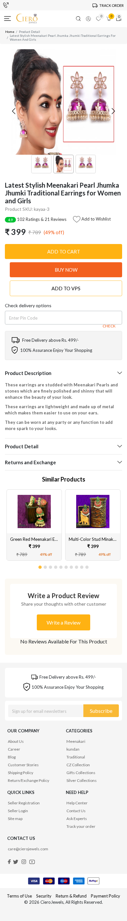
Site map (15, 818)
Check (109, 326)
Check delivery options (28, 305)
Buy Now (66, 270)
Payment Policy (105, 896)
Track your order (80, 826)
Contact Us (76, 810)
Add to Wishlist (95, 218)
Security (43, 896)
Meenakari (75, 741)
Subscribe (101, 711)
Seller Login (18, 810)
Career (14, 749)
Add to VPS (65, 288)
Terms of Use (19, 896)
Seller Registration (24, 802)
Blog (12, 757)
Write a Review (63, 622)
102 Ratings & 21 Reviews (37, 219)
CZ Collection (78, 764)
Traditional (75, 757)
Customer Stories (23, 764)
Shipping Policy (20, 772)
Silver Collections (81, 780)
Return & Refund (72, 896)
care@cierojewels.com (28, 848)
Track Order (111, 5)
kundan (72, 749)
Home (9, 32)
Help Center (77, 802)
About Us (16, 741)
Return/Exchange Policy (28, 780)
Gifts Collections (80, 772)
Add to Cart (63, 251)
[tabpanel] (34, 525)
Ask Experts (76, 818)
